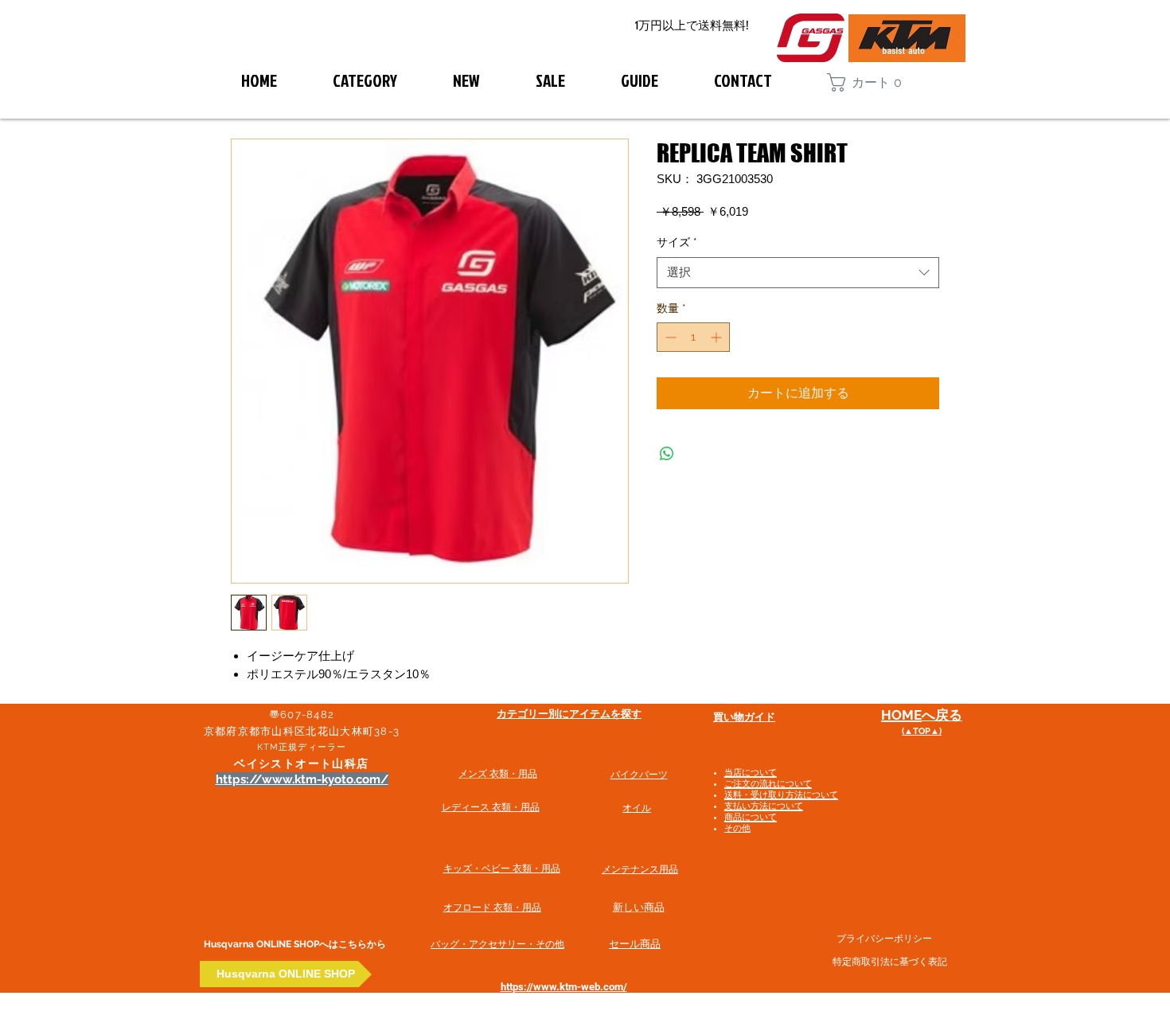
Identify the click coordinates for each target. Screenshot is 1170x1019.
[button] (872, 82)
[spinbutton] (693, 337)
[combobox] (798, 272)
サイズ (677, 242)
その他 (737, 828)
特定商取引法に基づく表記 (890, 961)
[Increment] (717, 337)
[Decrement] (669, 337)
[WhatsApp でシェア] (667, 453)
